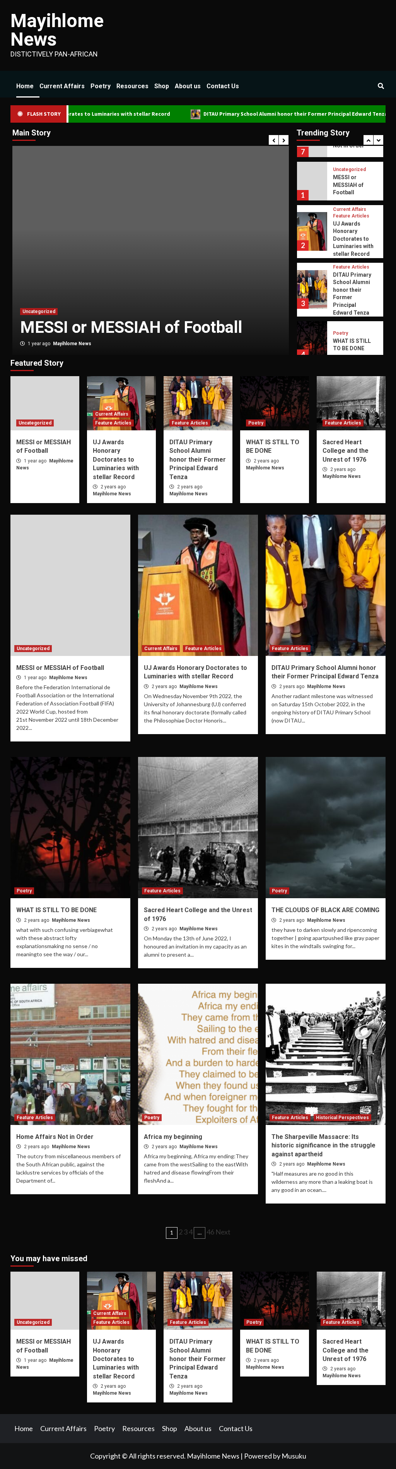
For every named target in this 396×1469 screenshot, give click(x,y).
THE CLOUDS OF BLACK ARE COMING (325, 910)
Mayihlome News (57, 30)
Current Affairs (62, 86)
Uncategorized (35, 423)
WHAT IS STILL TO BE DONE (56, 910)
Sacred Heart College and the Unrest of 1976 (353, 344)
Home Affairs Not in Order (55, 1136)
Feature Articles (81, 290)
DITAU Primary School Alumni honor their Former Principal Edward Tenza (248, 113)
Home (25, 86)
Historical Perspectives (342, 1117)
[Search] (381, 86)
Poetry (100, 86)
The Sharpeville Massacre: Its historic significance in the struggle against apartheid (323, 1145)
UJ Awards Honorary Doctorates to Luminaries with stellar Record (353, 195)
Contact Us (223, 86)
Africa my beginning (173, 1136)
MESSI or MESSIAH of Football (60, 667)
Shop (161, 86)
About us (188, 86)
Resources (132, 86)
